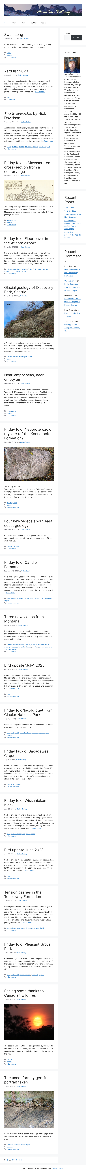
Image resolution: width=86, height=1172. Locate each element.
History (22, 23)
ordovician (28, 147)
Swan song (13, 34)
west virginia (40, 928)
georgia (39, 269)
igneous (34, 644)
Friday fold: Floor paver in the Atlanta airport (26, 240)
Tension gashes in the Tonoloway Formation (23, 894)
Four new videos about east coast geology (28, 523)
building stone (11, 269)
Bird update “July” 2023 (24, 665)
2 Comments (11, 273)
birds (8, 97)
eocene (18, 644)
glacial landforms (25, 733)
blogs (9, 53)
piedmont (48, 598)
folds (19, 269)
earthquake (11, 644)
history (21, 147)
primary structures (45, 647)
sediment (7, 649)
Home (4, 23)
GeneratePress (57, 1169)
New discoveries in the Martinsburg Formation (72, 272)
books (9, 147)
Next (19, 1160)
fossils (28, 644)
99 (13, 1160)
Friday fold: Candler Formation (21, 564)
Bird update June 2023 (24, 850)
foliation (24, 269)
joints (8, 928)
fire (8, 1059)
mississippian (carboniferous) (21, 647)
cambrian (15, 147)
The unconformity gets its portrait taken (26, 1080)
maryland (10, 546)
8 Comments (11, 57)
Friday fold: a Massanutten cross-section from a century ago (27, 167)
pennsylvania (30, 834)
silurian (35, 147)
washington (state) (25, 356)
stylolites (27, 928)
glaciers (9, 356)
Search (67, 34)
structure (20, 928)
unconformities (19, 1144)
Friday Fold (32, 269)
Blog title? (33, 23)
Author (13, 23)
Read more (40, 92)
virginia (16, 546)
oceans (15, 356)
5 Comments (11, 415)
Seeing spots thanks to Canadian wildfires (24, 993)
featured (9, 55)
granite (45, 269)
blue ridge (10, 598)
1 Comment (11, 99)
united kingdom (44, 147)
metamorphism (9, 271)
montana (35, 647)
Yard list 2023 (16, 71)
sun (11, 1059)
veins (33, 928)
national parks (44, 733)
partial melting (21, 271)
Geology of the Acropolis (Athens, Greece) (72, 328)
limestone (41, 644)
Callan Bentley (70, 281)
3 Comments (11, 149)
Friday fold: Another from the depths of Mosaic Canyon (72, 287)
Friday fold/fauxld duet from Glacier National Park (28, 712)
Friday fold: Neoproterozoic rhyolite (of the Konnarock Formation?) (27, 433)
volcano (14, 649)
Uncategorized (12, 220)
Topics (43, 23)
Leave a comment (13, 507)
